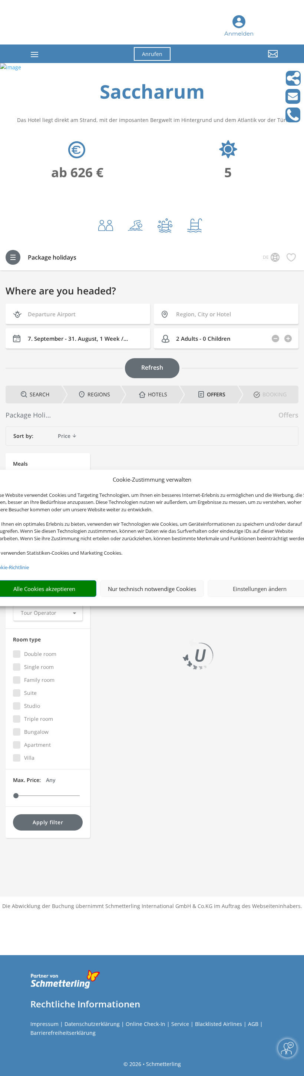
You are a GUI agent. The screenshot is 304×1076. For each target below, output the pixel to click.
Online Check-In (145, 1023)
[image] (10, 67)
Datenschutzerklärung (92, 1023)
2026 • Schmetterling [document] (154, 1063)
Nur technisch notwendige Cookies (152, 589)
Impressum (44, 1023)
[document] (152, 93)
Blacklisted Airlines (218, 1023)
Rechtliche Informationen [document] (85, 1004)
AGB (253, 1023)
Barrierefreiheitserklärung (63, 1032)
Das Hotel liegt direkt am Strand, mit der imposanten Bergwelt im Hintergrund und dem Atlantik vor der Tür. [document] (152, 119)
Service (180, 1023)
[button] (239, 59)
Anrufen (152, 53)
